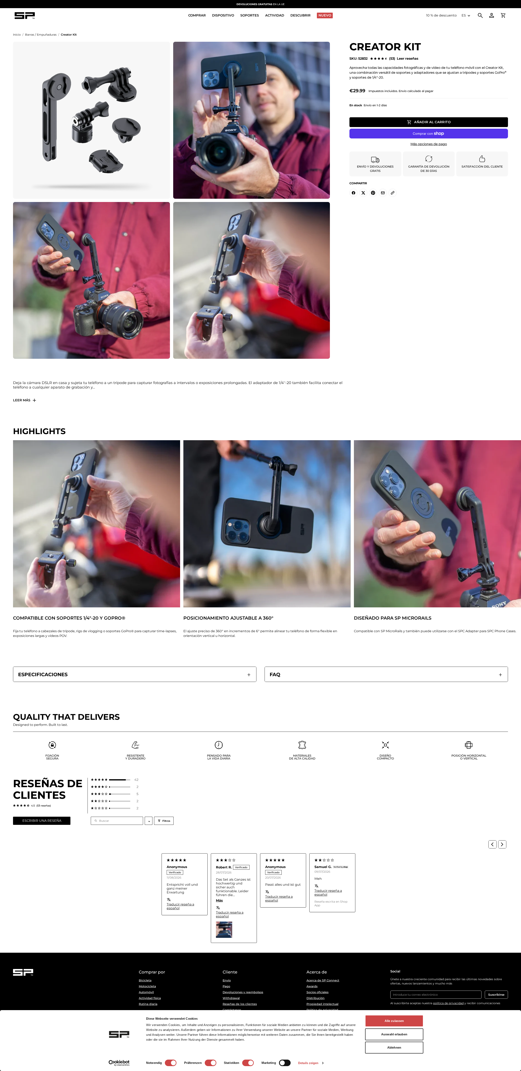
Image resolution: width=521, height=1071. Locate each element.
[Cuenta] (492, 15)
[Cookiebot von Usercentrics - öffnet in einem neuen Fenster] (119, 1063)
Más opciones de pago (428, 144)
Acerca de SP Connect (322, 980)
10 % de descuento (441, 15)
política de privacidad (448, 1003)
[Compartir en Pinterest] (373, 193)
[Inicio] (24, 15)
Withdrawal (231, 998)
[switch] (210, 1063)
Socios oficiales (317, 992)
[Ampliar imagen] (91, 120)
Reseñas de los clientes (240, 1004)
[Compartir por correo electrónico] (383, 193)
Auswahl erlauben (394, 1034)
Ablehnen (394, 1047)
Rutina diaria (148, 1004)
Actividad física (150, 998)
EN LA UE (260, 4)
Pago (226, 986)
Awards (311, 986)
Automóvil (146, 992)
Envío (227, 980)
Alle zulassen (394, 1021)
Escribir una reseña (41, 821)
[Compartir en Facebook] (353, 193)
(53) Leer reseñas (403, 58)
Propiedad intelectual (322, 1004)
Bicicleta (145, 980)
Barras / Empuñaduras (41, 34)
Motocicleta (147, 986)
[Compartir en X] (363, 193)
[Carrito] (503, 15)
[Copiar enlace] (393, 193)
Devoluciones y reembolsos (243, 992)
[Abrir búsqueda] (480, 15)
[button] (114, 780)
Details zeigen (308, 1063)
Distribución (315, 998)
